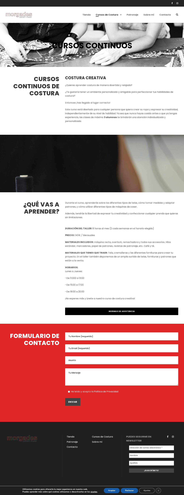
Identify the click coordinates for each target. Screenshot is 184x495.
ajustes (94, 492)
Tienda (87, 14)
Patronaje (132, 14)
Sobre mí (148, 14)
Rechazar (129, 490)
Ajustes (146, 490)
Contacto (165, 14)
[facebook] (172, 3)
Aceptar (111, 490)
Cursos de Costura (107, 14)
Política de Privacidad (106, 391)
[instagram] (177, 3)
